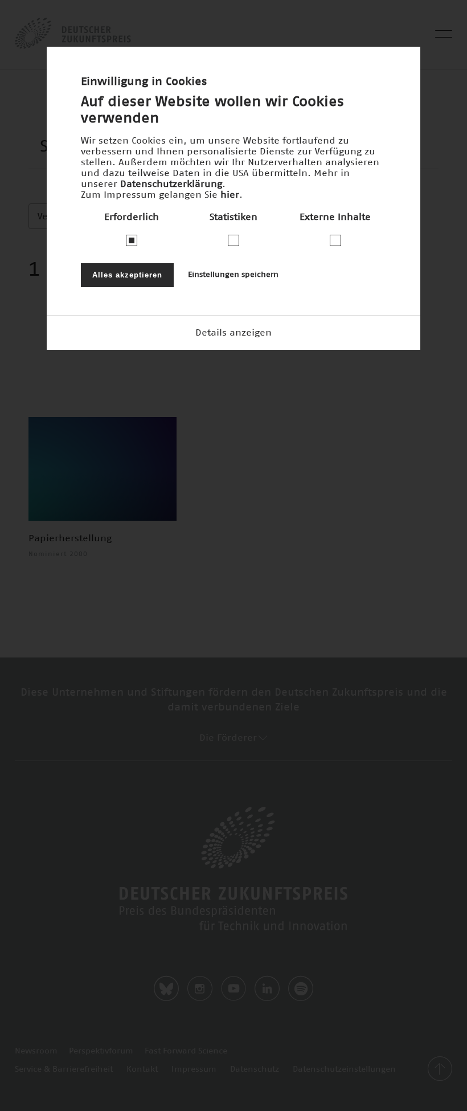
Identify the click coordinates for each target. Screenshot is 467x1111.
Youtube (233, 988)
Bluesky (166, 988)
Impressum (193, 1069)
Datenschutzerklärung (171, 184)
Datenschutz (254, 1069)
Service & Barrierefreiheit (64, 1069)
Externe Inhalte (335, 217)
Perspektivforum (101, 1051)
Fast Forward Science (186, 1051)
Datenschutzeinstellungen (344, 1069)
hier (229, 194)
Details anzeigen (233, 332)
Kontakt (142, 1069)
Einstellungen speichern (233, 275)
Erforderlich (131, 217)
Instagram (199, 988)
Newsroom (36, 1051)
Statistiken (233, 217)
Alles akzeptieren (127, 275)
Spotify (300, 988)
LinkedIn (267, 988)
